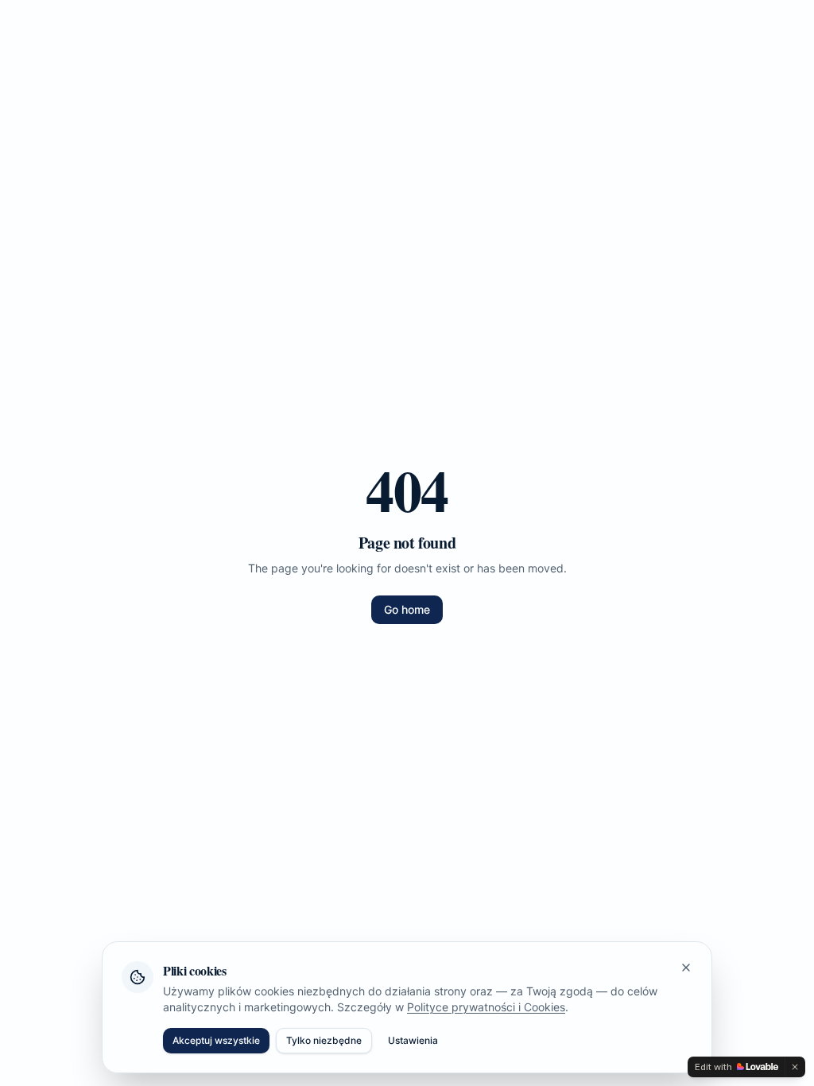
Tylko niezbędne (324, 1040)
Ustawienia (413, 1040)
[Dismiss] (794, 1066)
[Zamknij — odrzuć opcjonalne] (686, 967)
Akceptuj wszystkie (216, 1040)
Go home (407, 609)
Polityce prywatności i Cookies (486, 1007)
